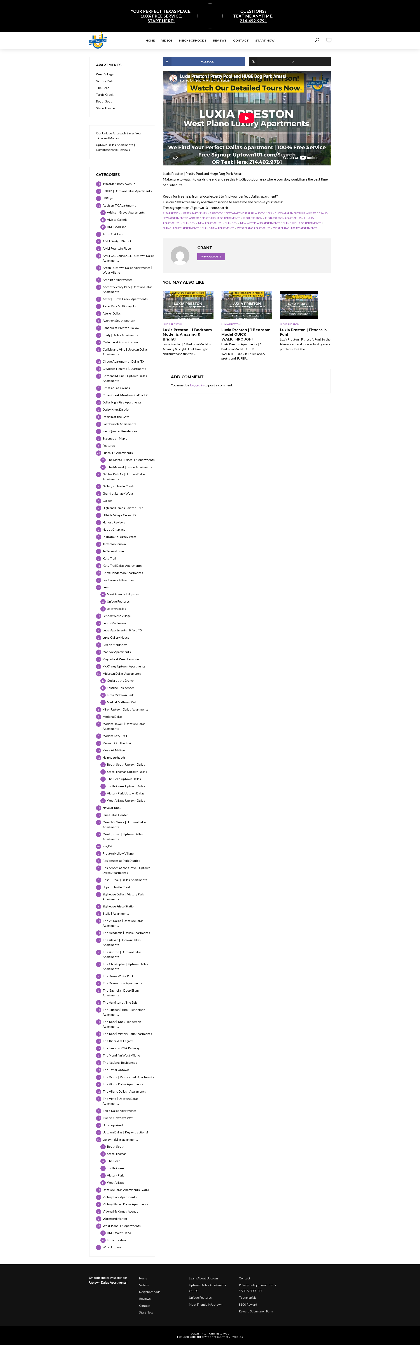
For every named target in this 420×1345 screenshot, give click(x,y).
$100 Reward (248, 1304)
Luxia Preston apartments (283, 218)
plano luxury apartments (181, 228)
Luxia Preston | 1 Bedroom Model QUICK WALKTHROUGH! (246, 334)
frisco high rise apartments (221, 218)
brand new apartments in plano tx (292, 213)
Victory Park (104, 81)
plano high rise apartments (302, 223)
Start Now (265, 40)
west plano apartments (253, 228)
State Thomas (106, 108)
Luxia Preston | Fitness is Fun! (303, 332)
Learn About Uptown (203, 1278)
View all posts (211, 256)
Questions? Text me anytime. (253, 16)
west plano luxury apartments (295, 228)
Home (150, 40)
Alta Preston (171, 213)
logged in (197, 385)
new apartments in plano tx (217, 223)
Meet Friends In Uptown (205, 1304)
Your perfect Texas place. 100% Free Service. (161, 16)
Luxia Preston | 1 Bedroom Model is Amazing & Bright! (187, 334)
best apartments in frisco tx (203, 213)
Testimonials (247, 1297)
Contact (241, 40)
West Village (105, 74)
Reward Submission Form (256, 1311)
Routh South (105, 101)
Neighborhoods (192, 40)
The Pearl (102, 88)
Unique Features (200, 1297)
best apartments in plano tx (245, 213)
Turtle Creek (105, 94)
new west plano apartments (260, 223)
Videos (167, 40)
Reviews (220, 40)
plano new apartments (218, 228)
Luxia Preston (252, 218)
